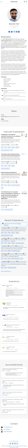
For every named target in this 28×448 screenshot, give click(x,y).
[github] (14, 32)
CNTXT (18, 116)
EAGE (3, 370)
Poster (13, 147)
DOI (11, 150)
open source (18, 445)
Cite (5, 147)
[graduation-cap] (12, 32)
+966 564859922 (7, 429)
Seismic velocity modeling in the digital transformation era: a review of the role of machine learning (14, 263)
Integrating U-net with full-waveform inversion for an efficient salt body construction (10, 136)
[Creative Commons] (14, 443)
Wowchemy (9, 445)
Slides (17, 147)
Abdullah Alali (14, 1)
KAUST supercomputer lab (8, 401)
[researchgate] (19, 32)
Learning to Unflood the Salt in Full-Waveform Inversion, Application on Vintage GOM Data (14, 247)
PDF (2, 147)
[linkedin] (16, 32)
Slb (7, 315)
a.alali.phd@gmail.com (8, 427)
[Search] (24, 2)
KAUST (7, 337)
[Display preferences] (26, 2)
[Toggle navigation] (1, 1)
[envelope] (9, 32)
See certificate (5, 387)
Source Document (5, 150)
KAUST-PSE (4, 383)
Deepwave (8, 304)
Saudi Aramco (9, 326)
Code (9, 147)
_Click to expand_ (5, 120)
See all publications (5, 271)
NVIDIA (3, 393)
